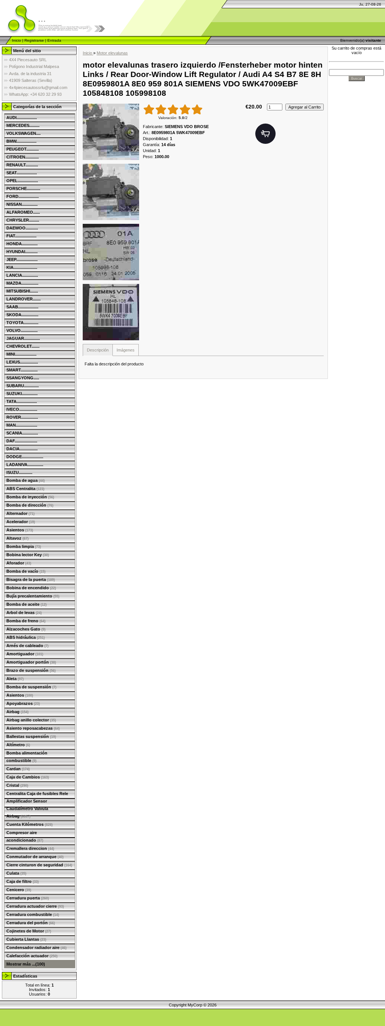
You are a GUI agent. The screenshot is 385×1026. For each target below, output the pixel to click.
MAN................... (21, 425)
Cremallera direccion (30, 848)
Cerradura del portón (30, 922)
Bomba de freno (25, 621)
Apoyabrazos (23, 703)
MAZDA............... (22, 283)
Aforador (18, 563)
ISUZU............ (19, 472)
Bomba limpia (23, 546)
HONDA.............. (22, 243)
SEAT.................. (21, 172)
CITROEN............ (22, 157)
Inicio (16, 40)
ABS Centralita (25, 488)
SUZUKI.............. (22, 393)
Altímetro (18, 744)
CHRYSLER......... (22, 220)
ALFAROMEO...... (23, 212)
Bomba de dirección (29, 505)
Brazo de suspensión (31, 670)
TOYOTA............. (22, 322)
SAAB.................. (22, 307)
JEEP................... (22, 259)
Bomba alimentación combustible (26, 757)
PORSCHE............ (23, 188)
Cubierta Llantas (26, 939)
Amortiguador (24, 654)
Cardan (18, 768)
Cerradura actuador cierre (35, 906)
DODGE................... (24, 456)
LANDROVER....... (23, 299)
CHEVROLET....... (22, 346)
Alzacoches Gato (25, 629)
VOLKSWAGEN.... (23, 133)
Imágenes (126, 350)
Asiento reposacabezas (33, 728)
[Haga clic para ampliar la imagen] (111, 132)
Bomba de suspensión (31, 687)
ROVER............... (22, 417)
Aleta (15, 678)
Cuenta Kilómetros (29, 824)
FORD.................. (22, 196)
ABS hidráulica (25, 637)
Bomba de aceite (26, 604)
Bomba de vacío (25, 571)
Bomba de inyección (30, 497)
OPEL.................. (22, 180)
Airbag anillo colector (31, 720)
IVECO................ (21, 409)
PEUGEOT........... (22, 149)
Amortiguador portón (31, 662)
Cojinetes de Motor (28, 931)
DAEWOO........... (22, 228)
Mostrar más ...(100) (25, 964)
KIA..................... (21, 267)
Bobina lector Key (27, 554)
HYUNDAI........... (22, 251)
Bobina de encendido (31, 587)
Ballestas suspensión (31, 736)
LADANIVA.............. (24, 464)
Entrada (54, 40)
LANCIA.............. (22, 275)
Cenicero (18, 889)
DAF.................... (21, 441)
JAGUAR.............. (23, 338)
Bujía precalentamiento (32, 596)
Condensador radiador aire (36, 947)
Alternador (20, 513)
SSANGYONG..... (22, 378)
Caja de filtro (22, 881)
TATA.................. (21, 401)
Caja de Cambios (27, 777)
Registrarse (34, 40)
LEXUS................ (22, 362)
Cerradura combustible (32, 914)
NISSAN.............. (22, 204)
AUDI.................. (21, 117)
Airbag (17, 711)
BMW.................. (21, 141)
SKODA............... (22, 314)
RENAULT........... (22, 165)
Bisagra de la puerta (30, 579)
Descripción (98, 350)
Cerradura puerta (27, 898)
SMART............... (22, 370)
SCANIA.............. (22, 433)
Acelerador (20, 521)
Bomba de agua (25, 480)
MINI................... (21, 354)
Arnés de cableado (27, 645)
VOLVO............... (22, 330)
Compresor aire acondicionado (24, 836)
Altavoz (17, 538)
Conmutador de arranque (35, 856)
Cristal (17, 785)
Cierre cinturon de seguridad (39, 865)
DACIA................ (22, 449)
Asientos (19, 530)
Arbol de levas (24, 612)
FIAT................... (21, 236)
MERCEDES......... (22, 125)
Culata (16, 873)
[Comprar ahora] (265, 134)
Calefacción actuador (32, 956)
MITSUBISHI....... (22, 291)
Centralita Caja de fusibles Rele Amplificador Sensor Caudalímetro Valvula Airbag (37, 804)
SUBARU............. (22, 385)
